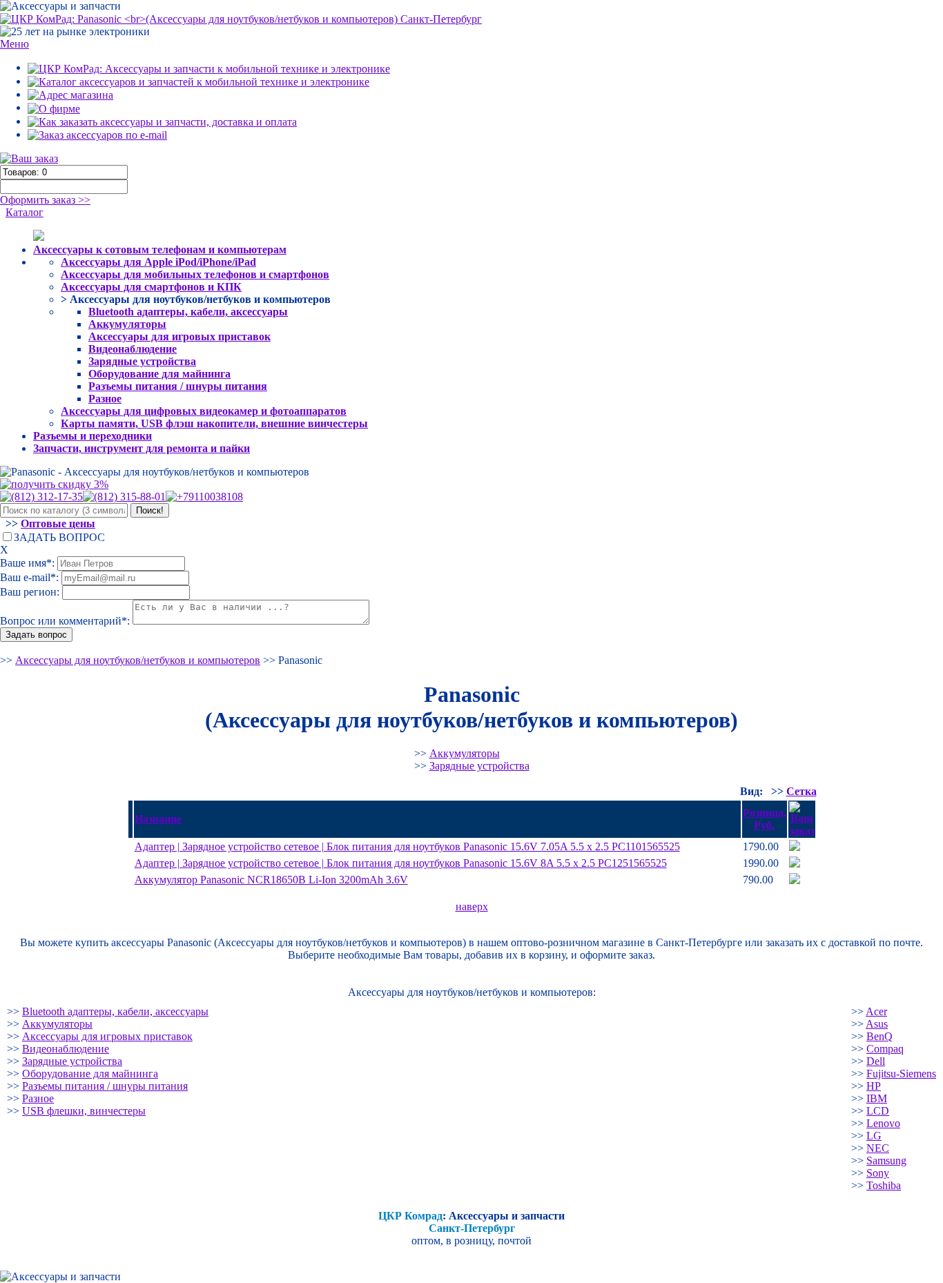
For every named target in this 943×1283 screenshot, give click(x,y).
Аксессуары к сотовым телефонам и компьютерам (159, 249)
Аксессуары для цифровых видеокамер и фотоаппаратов (204, 411)
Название (158, 819)
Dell (875, 1061)
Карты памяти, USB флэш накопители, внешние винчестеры (214, 423)
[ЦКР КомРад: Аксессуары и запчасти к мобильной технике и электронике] (241, 18)
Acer (876, 1011)
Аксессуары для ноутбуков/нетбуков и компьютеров (137, 660)
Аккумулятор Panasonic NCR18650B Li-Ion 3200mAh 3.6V (271, 879)
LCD (877, 1111)
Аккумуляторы (127, 324)
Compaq (885, 1049)
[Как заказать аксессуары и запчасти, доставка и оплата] (162, 121)
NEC (877, 1148)
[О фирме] (54, 107)
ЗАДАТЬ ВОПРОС (59, 537)
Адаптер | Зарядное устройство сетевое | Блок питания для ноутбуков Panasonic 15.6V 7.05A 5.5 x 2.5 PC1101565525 (407, 846)
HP (873, 1086)
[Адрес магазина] (70, 94)
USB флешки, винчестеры (84, 1111)
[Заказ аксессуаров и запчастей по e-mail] (97, 134)
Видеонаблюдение (132, 349)
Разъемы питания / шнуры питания (177, 386)
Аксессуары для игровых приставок (179, 336)
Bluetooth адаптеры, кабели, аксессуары (188, 311)
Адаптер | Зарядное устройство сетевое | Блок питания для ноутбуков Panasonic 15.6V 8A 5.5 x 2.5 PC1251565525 (401, 863)
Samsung (886, 1160)
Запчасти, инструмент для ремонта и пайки (141, 448)
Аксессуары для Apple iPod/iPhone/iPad (158, 262)
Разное (104, 398)
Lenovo (883, 1123)
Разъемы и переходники (92, 436)
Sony (877, 1173)
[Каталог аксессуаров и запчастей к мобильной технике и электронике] (198, 81)
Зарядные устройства (142, 361)
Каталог (24, 212)
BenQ (879, 1036)
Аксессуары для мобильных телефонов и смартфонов (195, 274)
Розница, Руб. (764, 819)
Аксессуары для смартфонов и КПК (151, 287)
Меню (14, 44)
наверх (472, 906)
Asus (877, 1024)
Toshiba (883, 1185)
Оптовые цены (58, 523)
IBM (876, 1098)
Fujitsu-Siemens (901, 1073)
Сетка (801, 791)
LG (874, 1136)
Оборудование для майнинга (159, 374)
